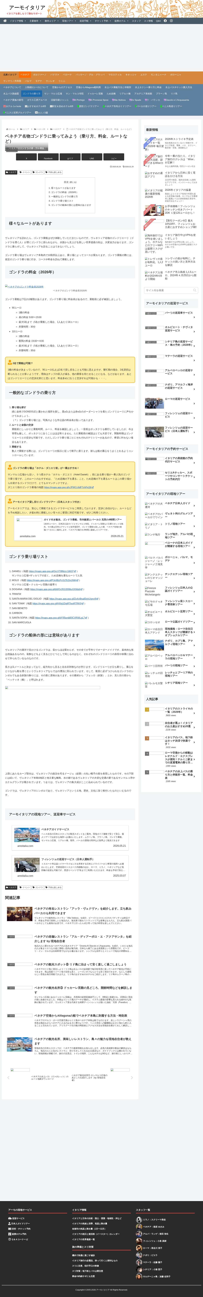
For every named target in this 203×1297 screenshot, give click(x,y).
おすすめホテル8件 (36, 106)
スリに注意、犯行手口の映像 (85, 1266)
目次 (66, 182)
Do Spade (136, 100)
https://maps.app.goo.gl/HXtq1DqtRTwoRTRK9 (57, 603)
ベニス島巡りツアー (172, 106)
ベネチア (24, 74)
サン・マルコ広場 (53, 93)
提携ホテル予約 (18, 1234)
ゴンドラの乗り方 (31, 93)
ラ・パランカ (153, 100)
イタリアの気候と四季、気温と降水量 (89, 1223)
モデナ (38, 81)
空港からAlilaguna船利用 (88, 87)
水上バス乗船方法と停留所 (118, 87)
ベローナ (67, 74)
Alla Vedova (120, 100)
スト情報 (148, 21)
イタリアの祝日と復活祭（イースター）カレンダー (96, 1234)
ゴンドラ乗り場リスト (62, 201)
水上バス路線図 (11, 93)
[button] (113, 156)
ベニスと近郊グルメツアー (18, 112)
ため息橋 (111, 93)
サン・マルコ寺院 (75, 93)
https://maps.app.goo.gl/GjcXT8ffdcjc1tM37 (51, 571)
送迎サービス (18, 1218)
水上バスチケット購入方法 (178, 87)
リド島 (174, 93)
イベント (26, 172)
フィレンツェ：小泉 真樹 (154, 1241)
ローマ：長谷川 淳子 (152, 1248)
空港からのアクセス (62, 87)
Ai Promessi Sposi (99, 100)
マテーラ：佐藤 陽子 (152, 1262)
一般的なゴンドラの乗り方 (64, 196)
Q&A (158, 21)
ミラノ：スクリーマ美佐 (154, 1219)
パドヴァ (54, 74)
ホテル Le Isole (13, 106)
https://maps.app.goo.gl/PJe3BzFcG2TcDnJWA (51, 580)
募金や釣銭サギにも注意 (83, 1276)
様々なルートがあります (63, 188)
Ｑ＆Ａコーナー (18, 1239)
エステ (143, 74)
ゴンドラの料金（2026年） (65, 192)
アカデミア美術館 (143, 93)
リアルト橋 (125, 93)
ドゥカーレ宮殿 (95, 93)
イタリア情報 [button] (16, 21)
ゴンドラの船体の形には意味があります (71, 205)
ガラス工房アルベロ (37, 100)
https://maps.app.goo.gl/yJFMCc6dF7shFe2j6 (67, 487)
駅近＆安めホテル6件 (62, 106)
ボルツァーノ (39, 74)
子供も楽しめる (55, 172)
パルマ (28, 81)
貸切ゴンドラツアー (89, 106)
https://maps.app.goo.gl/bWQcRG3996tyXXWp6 (55, 589)
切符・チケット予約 (20, 1229)
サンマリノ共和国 (12, 81)
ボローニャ (175, 74)
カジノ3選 (43, 112)
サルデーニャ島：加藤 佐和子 (156, 1276)
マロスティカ (115, 74)
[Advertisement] (101, 48)
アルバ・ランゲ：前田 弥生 (155, 1234)
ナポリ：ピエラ (150, 1255)
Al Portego (79, 100)
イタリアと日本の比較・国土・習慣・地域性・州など (97, 1218)
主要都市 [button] (33, 21)
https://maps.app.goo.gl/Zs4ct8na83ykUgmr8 (72, 598)
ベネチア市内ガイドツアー (118, 106)
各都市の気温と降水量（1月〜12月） (89, 1229)
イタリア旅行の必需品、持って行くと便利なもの (95, 1260)
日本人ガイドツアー (20, 1223)
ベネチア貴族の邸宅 (13, 100)
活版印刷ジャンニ (60, 100)
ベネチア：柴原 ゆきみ (153, 1227)
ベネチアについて (12, 87)
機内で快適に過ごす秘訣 (83, 1255)
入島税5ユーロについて (36, 87)
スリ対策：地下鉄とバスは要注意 (87, 1271)
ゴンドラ (39, 172)
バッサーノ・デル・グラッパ (90, 74)
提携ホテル (120, 21)
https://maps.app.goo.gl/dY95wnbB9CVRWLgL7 (60, 617)
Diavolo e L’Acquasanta (177, 100)
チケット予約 (101, 21)
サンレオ (50, 81)
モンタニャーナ (158, 74)
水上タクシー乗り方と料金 (148, 87)
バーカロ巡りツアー (146, 106)
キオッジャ (131, 74)
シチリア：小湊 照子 (152, 1269)
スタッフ (136, 21)
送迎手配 (84, 21)
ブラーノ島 (161, 93)
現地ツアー (67, 21)
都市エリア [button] (50, 21)
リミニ (62, 81)
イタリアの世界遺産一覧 (83, 1239)
